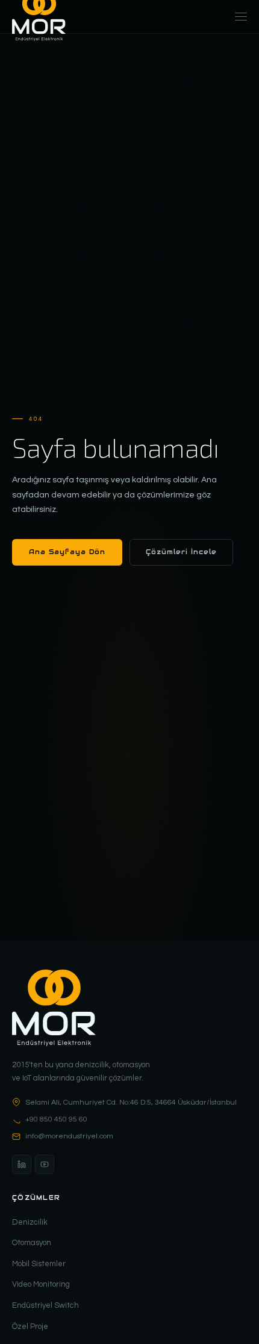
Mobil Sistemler (39, 1264)
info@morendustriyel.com (69, 1136)
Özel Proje (30, 1326)
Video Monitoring (41, 1284)
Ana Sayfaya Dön (67, 551)
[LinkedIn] (21, 1164)
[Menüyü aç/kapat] (241, 17)
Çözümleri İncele (181, 551)
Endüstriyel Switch (45, 1305)
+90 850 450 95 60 (56, 1119)
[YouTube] (44, 1164)
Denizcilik (30, 1222)
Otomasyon (31, 1242)
